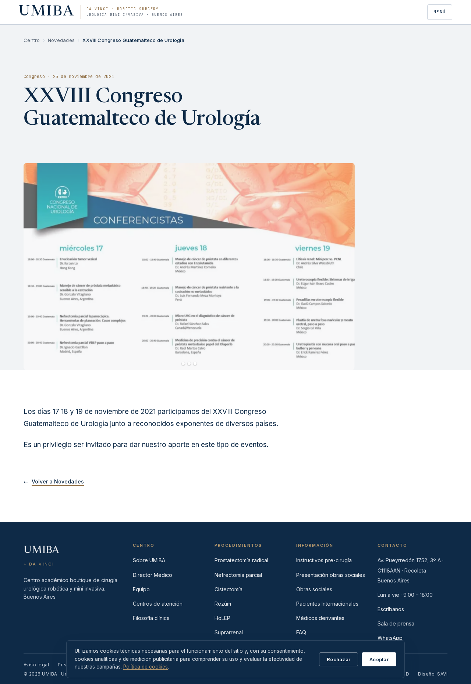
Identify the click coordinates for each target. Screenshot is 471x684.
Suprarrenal (229, 632)
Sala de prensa (396, 623)
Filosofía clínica (151, 618)
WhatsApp (390, 638)
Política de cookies (145, 667)
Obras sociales (314, 589)
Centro (32, 40)
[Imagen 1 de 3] (183, 363)
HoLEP (222, 618)
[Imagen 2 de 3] (189, 363)
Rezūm (223, 603)
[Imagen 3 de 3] (195, 363)
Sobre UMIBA (149, 560)
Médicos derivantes (320, 618)
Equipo (141, 589)
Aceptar (379, 659)
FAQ (301, 632)
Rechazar (338, 659)
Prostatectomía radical (241, 560)
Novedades (61, 40)
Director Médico (152, 575)
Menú (439, 11)
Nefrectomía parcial (238, 575)
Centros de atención (158, 603)
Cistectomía (228, 589)
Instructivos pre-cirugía (324, 560)
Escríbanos (391, 609)
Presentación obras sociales (330, 575)
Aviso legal (36, 664)
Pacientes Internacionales (327, 603)
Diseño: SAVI (432, 674)
